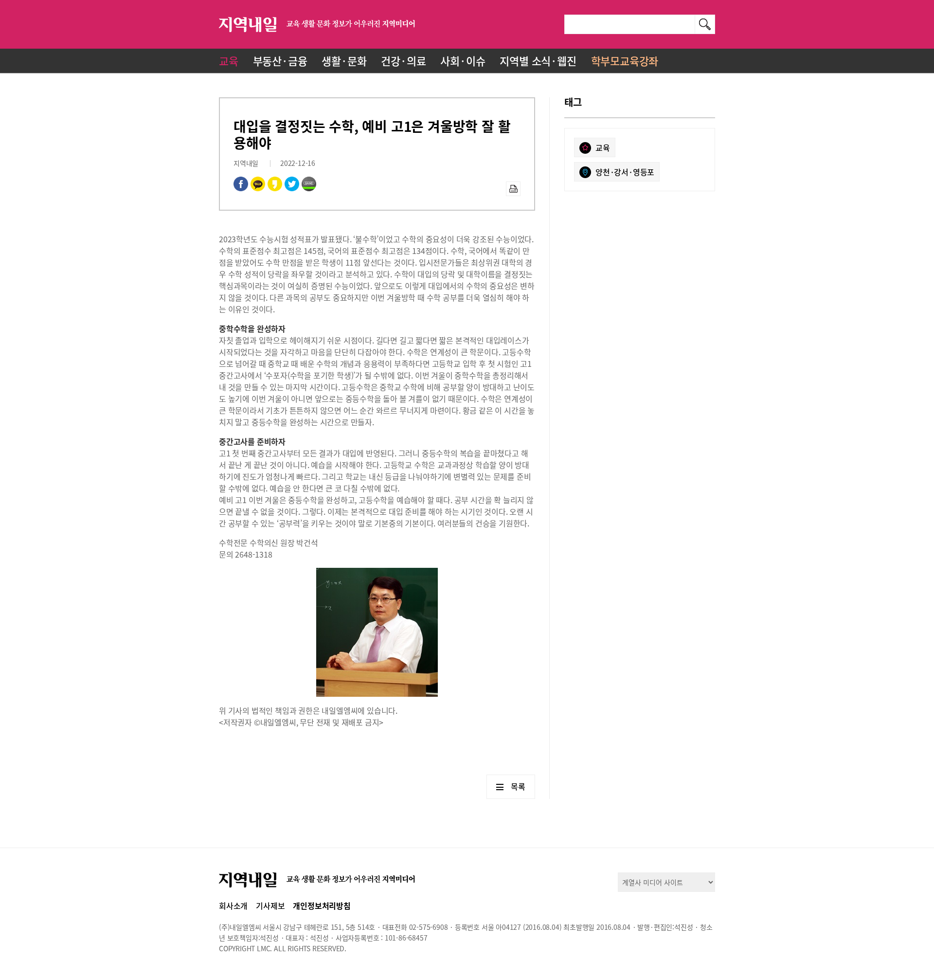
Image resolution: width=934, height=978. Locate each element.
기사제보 (270, 905)
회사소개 (233, 905)
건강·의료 (403, 61)
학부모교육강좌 (625, 61)
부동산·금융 (280, 61)
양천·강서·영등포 (624, 172)
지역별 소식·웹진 (538, 61)
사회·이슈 (462, 61)
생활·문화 (344, 61)
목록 (518, 786)
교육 (228, 61)
